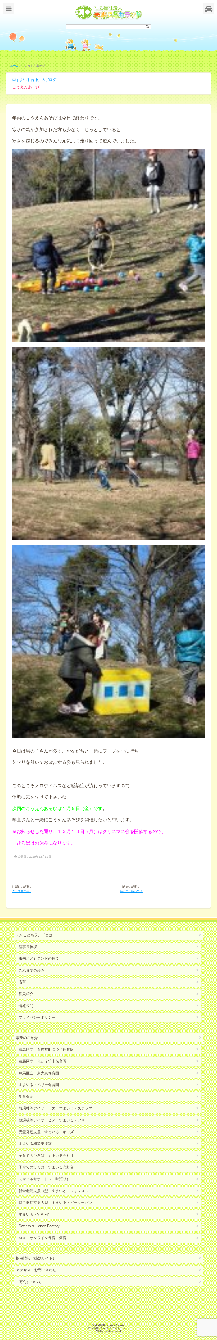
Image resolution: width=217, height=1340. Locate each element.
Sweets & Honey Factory (39, 1226)
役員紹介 (26, 994)
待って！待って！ (131, 891)
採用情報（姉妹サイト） (36, 1258)
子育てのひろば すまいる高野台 (46, 1167)
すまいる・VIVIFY (34, 1214)
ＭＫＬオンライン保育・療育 (42, 1238)
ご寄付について (29, 1282)
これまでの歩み (31, 970)
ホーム (14, 65)
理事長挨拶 (28, 947)
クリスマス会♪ (21, 891)
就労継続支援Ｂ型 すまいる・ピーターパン (55, 1202)
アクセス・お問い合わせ (36, 1270)
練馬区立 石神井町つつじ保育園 (46, 1049)
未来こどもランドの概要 (39, 958)
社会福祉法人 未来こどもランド (108, 1328)
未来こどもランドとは (34, 935)
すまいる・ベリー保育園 (39, 1085)
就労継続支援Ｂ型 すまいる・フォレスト (53, 1191)
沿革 (22, 982)
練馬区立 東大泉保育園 (39, 1073)
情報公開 (26, 1006)
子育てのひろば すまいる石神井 (46, 1155)
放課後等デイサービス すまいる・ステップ (55, 1108)
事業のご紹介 (27, 1038)
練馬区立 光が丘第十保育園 (42, 1061)
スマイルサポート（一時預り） (44, 1179)
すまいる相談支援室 (35, 1144)
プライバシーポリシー (37, 1017)
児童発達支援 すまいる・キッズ (46, 1132)
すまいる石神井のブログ (36, 80)
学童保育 (26, 1097)
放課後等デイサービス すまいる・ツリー (53, 1120)
